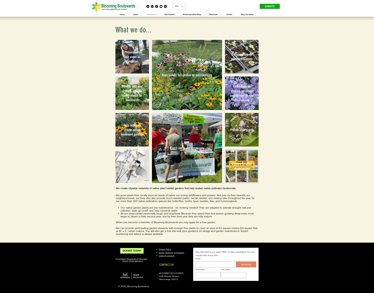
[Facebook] (156, 6)
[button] (135, 14)
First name (200, 269)
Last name (226, 269)
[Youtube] (161, 6)
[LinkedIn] (147, 6)
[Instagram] (152, 6)
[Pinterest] (165, 6)
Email (198, 259)
